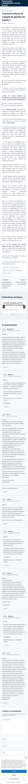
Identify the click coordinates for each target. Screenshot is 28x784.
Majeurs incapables (7, 10)
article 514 (15, 61)
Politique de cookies (11, 782)
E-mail (5, 746)
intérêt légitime (19, 270)
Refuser (14, 775)
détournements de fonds (8, 270)
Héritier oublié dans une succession (21, 282)
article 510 (23, 88)
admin (5, 23)
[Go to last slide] (4, 306)
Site (4, 752)
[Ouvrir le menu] (25, 3)
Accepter (14, 771)
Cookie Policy (18, 782)
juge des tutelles (7, 273)
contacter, (16, 256)
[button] (26, 757)
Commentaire (7, 719)
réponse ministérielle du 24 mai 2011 (15, 127)
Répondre (5, 367)
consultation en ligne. (10, 263)
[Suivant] (24, 306)
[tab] (11, 314)
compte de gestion (14, 267)
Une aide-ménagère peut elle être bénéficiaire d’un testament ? (13, 305)
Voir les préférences (14, 778)
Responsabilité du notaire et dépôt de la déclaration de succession (7, 284)
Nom (4, 739)
